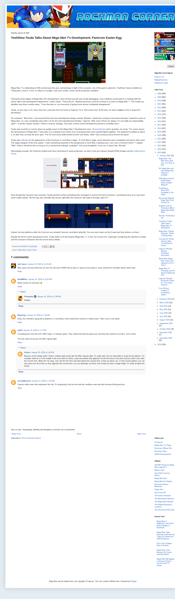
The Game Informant (162, 496)
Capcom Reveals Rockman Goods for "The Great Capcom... (166, 281)
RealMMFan (22, 279)
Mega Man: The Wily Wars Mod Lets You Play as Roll (166, 162)
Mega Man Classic (25, 250)
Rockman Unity (160, 451)
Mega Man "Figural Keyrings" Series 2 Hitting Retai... (166, 233)
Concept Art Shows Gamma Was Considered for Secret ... (166, 242)
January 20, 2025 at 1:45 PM (42, 352)
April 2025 (164, 306)
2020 (159, 135)
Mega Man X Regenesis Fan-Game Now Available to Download (165, 524)
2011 (159, 104)
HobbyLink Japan (161, 83)
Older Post (141, 434)
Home (79, 434)
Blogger (133, 581)
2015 (159, 118)
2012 (159, 107)
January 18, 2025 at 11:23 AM (39, 264)
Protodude (28, 297)
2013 (159, 111)
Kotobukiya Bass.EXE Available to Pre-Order (166, 191)
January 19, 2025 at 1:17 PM (34, 330)
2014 (159, 114)
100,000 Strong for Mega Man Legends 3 (164, 466)
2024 (159, 149)
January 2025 (165, 156)
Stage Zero (158, 489)
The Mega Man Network (163, 502)
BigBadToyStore (160, 80)
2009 (159, 97)
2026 (159, 344)
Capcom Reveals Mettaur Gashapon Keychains (165, 252)
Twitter (32, 91)
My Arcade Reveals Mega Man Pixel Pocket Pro (166, 200)
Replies (23, 292)
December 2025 (166, 338)
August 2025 (165, 320)
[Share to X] (48, 246)
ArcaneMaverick (24, 381)
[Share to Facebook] (51, 246)
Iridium (27, 352)
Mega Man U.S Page (162, 445)
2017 (159, 125)
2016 (159, 121)
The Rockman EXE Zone (164, 510)
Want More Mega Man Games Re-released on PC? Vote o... (166, 262)
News (35, 250)
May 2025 (164, 309)
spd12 (20, 330)
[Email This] (43, 246)
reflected (24, 140)
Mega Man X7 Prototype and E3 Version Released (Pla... (167, 271)
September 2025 (166, 323)
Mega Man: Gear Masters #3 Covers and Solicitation (164, 552)
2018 (159, 128)
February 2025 (165, 299)
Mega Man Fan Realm (163, 481)
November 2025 (166, 332)
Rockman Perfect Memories (161, 485)
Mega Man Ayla (160, 478)
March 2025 (164, 303)
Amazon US (159, 77)
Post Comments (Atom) (31, 438)
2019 (159, 132)
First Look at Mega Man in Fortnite (164, 544)
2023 (159, 146)
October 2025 (165, 329)
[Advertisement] (164, 391)
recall (30, 110)
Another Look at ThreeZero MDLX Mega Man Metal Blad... (166, 209)
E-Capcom (158, 442)
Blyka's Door (159, 470)
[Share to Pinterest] (53, 246)
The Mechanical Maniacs (164, 499)
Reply (20, 271)
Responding (97, 129)
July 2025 (164, 316)
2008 (159, 94)
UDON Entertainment (162, 454)
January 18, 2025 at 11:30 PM (49, 297)
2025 (159, 153)
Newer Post (16, 434)
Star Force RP (160, 493)
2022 (159, 142)
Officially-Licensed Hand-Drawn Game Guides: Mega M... (166, 181)
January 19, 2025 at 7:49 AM (38, 315)
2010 (159, 101)
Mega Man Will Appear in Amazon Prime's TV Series (165, 562)
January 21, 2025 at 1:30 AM (43, 381)
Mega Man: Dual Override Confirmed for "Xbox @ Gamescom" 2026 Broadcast (166, 535)
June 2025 (164, 313)
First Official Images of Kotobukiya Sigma (164, 291)
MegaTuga (22, 315)
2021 (159, 139)
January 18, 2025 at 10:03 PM (40, 279)
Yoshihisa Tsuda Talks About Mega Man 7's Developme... (165, 224)
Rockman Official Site (163, 448)
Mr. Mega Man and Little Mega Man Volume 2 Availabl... (166, 171)
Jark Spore (22, 264)
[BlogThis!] (45, 246)
